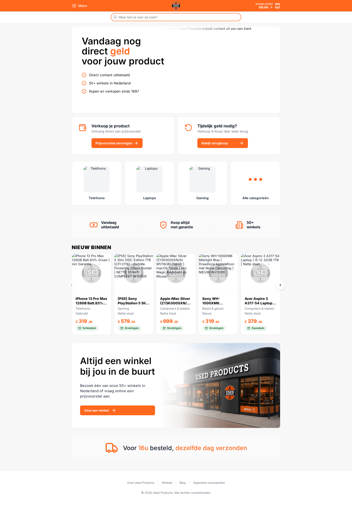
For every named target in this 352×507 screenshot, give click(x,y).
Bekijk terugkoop (214, 143)
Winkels (167, 482)
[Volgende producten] (280, 285)
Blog (183, 482)
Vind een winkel (96, 410)
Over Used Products (140, 482)
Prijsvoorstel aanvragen (114, 143)
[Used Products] (176, 6)
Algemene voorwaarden (209, 482)
